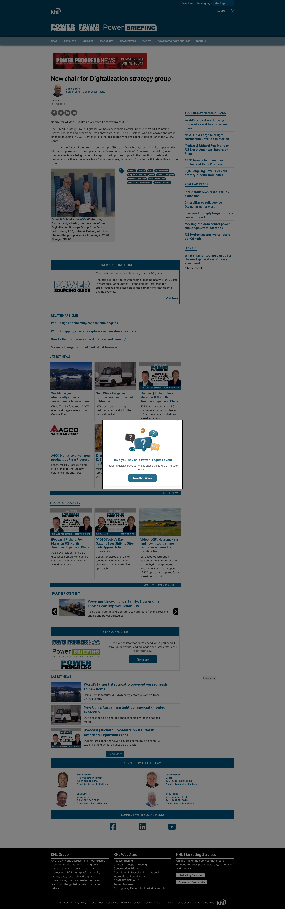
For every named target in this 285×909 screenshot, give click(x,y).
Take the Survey (142, 478)
